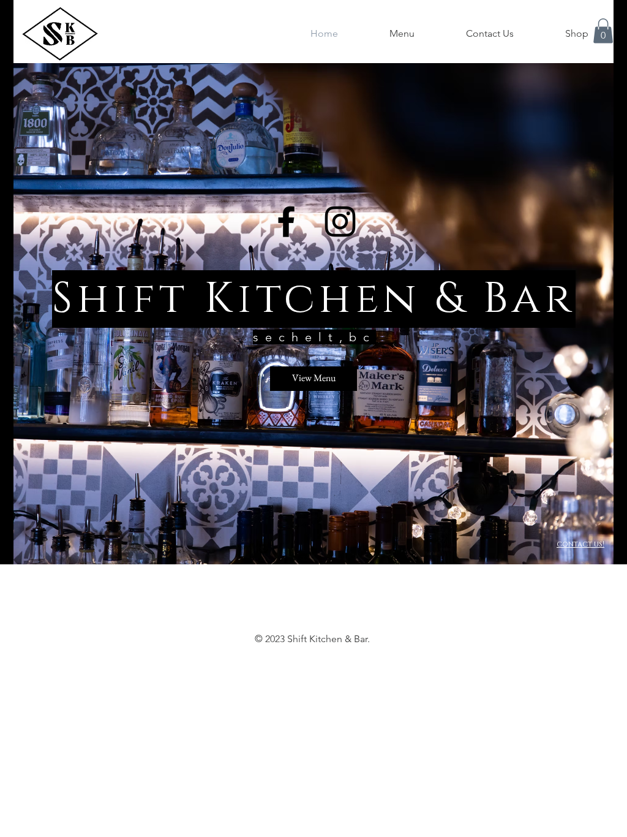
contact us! (580, 544)
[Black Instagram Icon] (340, 221)
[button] (603, 31)
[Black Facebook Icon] (286, 221)
